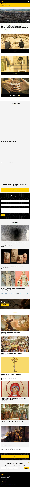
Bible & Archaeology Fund (14, 95)
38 (25, 293)
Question (2, 207)
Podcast (14, 73)
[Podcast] (15, 64)
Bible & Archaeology (6, 5)
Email (1, 203)
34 (16, 293)
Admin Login (4, 481)
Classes (14, 51)
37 (23, 293)
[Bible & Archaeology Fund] (15, 86)
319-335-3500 (4, 479)
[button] (28, 1)
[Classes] (15, 41)
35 (18, 293)
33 (14, 293)
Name (1, 199)
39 (27, 293)
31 (9, 293)
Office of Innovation (3, 3)
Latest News (15, 222)
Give (14, 456)
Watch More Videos (14, 189)
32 (11, 293)
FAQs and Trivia (15, 311)
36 (21, 293)
